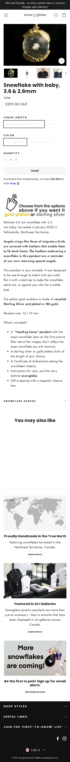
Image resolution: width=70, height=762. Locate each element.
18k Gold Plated (41, 142)
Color (9, 135)
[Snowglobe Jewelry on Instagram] (64, 738)
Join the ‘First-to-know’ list (33, 727)
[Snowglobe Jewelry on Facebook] (58, 738)
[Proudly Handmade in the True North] (35, 513)
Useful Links (15, 716)
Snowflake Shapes (20, 401)
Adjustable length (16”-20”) (24, 124)
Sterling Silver (15, 142)
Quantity (12, 153)
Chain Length (15, 117)
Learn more (35, 554)
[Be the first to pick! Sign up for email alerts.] (35, 658)
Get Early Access (35, 691)
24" (50, 124)
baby (12, 227)
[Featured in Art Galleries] (35, 580)
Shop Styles (15, 706)
